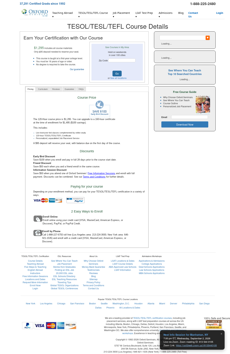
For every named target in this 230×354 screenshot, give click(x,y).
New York (30, 303)
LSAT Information (122, 269)
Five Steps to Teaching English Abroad (35, 268)
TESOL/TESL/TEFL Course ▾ (93, 14)
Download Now (184, 124)
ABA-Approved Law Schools (122, 266)
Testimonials (93, 269)
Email (164, 117)
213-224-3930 (99, 234)
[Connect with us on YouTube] (205, 253)
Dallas (98, 307)
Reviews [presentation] (56, 89)
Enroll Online (50, 216)
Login (219, 13)
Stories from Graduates (64, 266)
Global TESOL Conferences (64, 288)
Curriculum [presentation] (43, 89)
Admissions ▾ (165, 14)
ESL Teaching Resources (64, 279)
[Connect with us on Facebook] (179, 253)
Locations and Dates (35, 279)
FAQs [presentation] (81, 89)
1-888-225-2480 (203, 3)
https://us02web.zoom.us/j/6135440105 (196, 345)
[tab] (30, 89)
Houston (138, 303)
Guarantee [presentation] (69, 89)
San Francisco (77, 303)
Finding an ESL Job (64, 269)
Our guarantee (77, 69)
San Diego (204, 303)
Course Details (35, 260)
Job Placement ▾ (121, 14)
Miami (162, 303)
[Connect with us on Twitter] (197, 253)
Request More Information (35, 282)
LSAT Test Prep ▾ (144, 14)
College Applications (152, 263)
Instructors (35, 273)
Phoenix (110, 307)
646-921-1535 (141, 351)
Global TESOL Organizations (64, 285)
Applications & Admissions (152, 260)
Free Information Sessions (101, 173)
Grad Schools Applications (152, 266)
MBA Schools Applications (152, 273)
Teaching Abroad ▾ (62, 14)
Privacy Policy (93, 282)
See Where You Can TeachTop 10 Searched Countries (185, 72)
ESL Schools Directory (64, 276)
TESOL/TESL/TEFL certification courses (152, 317)
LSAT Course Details (122, 263)
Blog (181, 13)
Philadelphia (188, 303)
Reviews (93, 273)
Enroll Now (35, 285)
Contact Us (193, 14)
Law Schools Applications (151, 269)
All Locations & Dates (129, 307)
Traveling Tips (64, 282)
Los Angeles (46, 303)
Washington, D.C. (121, 303)
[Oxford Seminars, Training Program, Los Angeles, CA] (190, 327)
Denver (173, 303)
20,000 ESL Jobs (64, 273)
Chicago (61, 303)
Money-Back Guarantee (93, 266)
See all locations (118, 77)
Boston (92, 303)
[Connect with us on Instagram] (188, 253)
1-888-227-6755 (55, 234)
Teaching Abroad (35, 263)
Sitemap (93, 279)
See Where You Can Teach (64, 260)
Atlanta (151, 303)
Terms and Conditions (94, 176)
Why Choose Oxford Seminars (93, 262)
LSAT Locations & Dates (122, 260)
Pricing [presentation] (30, 89)
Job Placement (64, 263)
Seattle (104, 303)
